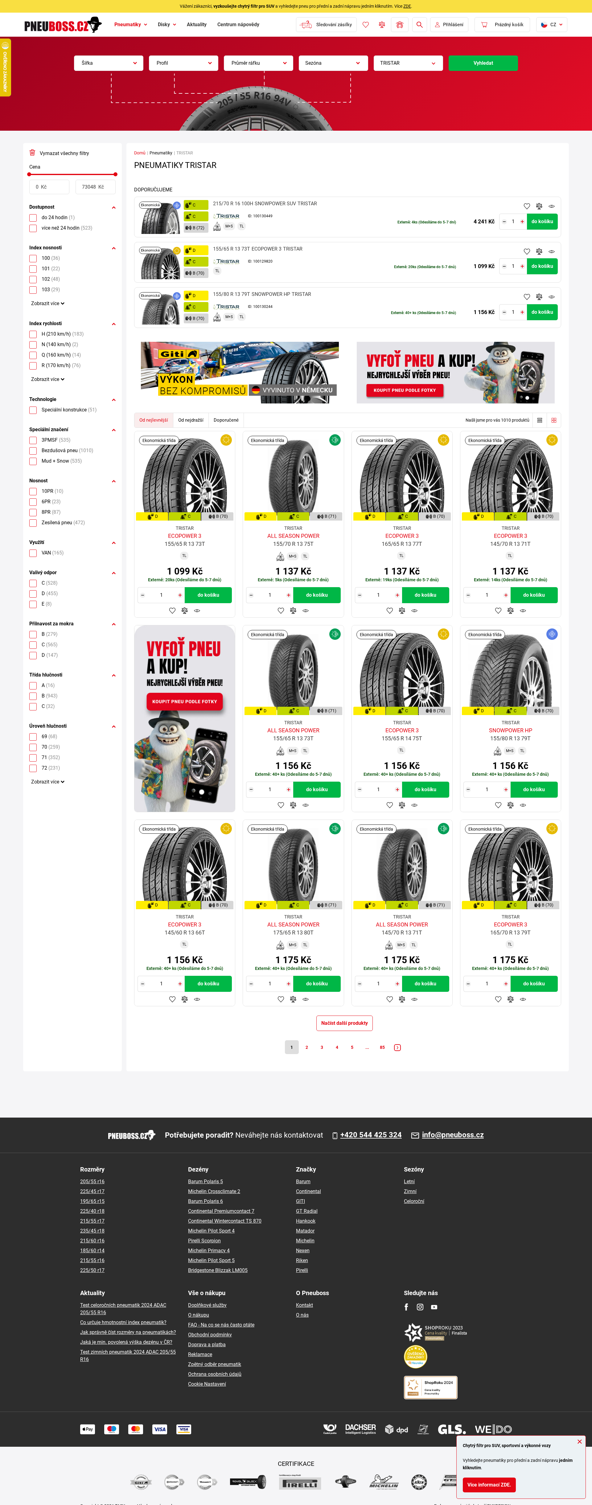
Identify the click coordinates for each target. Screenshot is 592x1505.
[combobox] (108, 63)
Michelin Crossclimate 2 (214, 1191)
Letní (409, 1181)
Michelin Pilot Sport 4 (211, 1231)
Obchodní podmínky (210, 1335)
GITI (300, 1201)
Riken (302, 1260)
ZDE (407, 6)
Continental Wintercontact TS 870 (224, 1221)
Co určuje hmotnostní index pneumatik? (123, 1322)
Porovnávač (382, 24)
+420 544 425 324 (371, 1135)
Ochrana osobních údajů (214, 1374)
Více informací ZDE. (489, 1485)
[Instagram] (420, 1307)
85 (382, 1047)
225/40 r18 (92, 1211)
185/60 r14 (92, 1250)
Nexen (303, 1250)
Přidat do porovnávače (539, 206)
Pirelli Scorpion (204, 1241)
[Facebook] (406, 1307)
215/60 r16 (92, 1241)
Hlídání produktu (552, 206)
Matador (305, 1231)
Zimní (410, 1191)
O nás (302, 1315)
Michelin (305, 1241)
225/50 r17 (92, 1270)
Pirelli (302, 1270)
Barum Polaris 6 (205, 1201)
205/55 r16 (92, 1181)
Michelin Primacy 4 (209, 1250)
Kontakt (304, 1305)
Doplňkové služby (207, 1305)
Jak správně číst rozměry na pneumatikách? (128, 1332)
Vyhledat (483, 63)
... (367, 1047)
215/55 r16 (92, 1260)
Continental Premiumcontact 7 (221, 1211)
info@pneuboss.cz (453, 1135)
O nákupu (198, 1315)
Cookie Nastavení (207, 1384)
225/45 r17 (92, 1191)
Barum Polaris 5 (205, 1181)
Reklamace (200, 1354)
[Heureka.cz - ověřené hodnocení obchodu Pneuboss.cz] (419, 1356)
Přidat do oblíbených (527, 206)
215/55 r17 (92, 1221)
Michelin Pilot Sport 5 (211, 1260)
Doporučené (226, 420)
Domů (140, 152)
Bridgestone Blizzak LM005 (218, 1270)
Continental (308, 1191)
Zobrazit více (45, 303)
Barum (303, 1181)
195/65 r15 (92, 1201)
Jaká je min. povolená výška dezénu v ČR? (126, 1342)
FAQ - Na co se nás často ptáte (221, 1325)
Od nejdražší (191, 420)
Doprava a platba (207, 1345)
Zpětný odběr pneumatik (214, 1364)
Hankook (305, 1221)
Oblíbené (365, 24)
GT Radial (307, 1211)
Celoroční (414, 1201)
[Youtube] (434, 1307)
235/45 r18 (92, 1231)
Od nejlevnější (153, 420)
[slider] (29, 174)
